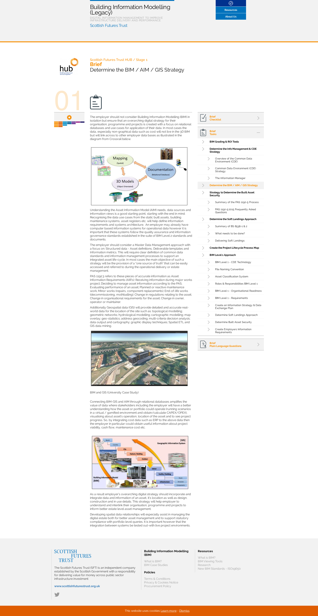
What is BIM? (153, 561)
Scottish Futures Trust (108, 25)
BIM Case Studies (156, 565)
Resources (231, 9)
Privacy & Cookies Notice (161, 582)
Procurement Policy (157, 586)
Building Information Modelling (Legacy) (130, 9)
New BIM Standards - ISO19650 (219, 568)
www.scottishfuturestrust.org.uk (77, 586)
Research (204, 565)
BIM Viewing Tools (210, 561)
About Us (230, 16)
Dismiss (184, 611)
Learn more (168, 611)
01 (69, 98)
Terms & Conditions (157, 579)
